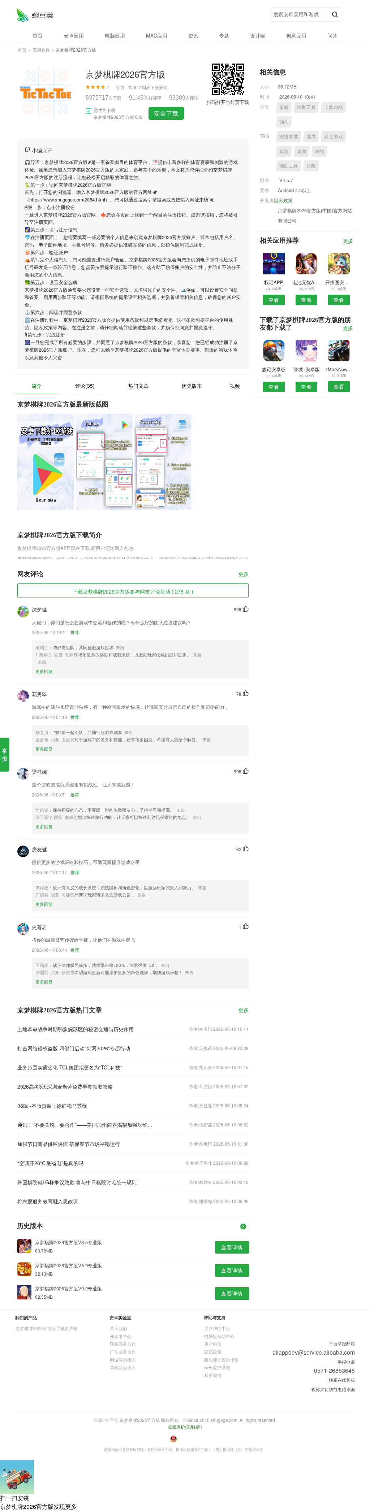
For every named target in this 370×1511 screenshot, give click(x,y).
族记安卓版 (273, 369)
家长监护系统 (217, 1367)
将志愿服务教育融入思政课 (47, 1201)
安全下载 (166, 113)
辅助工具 (306, 107)
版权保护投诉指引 (221, 1359)
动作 (284, 121)
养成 (311, 136)
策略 (284, 107)
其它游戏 (333, 136)
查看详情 (232, 1247)
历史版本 (192, 385)
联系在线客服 (342, 1380)
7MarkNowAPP (339, 369)
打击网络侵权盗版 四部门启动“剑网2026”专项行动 (73, 1048)
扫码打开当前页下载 (228, 102)
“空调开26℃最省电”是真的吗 (50, 1163)
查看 (273, 299)
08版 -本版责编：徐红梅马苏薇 (52, 1105)
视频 (235, 385)
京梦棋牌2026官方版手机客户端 (47, 1328)
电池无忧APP (306, 282)
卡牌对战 (333, 107)
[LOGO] (34, 15)
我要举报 (212, 1375)
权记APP (273, 282)
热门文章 (138, 385)
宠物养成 (288, 136)
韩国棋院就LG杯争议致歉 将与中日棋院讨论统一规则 (77, 1182)
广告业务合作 (123, 1352)
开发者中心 (121, 1336)
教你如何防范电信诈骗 (333, 1389)
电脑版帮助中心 (219, 1336)
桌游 (284, 151)
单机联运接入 (123, 1367)
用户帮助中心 (217, 1328)
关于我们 (118, 1328)
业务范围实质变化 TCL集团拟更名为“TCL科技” (69, 1067)
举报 (4, 754)
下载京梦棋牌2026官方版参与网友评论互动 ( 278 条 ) (133, 591)
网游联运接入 (123, 1359)
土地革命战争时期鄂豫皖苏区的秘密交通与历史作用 (75, 1029)
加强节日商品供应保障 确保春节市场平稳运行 (68, 1143)
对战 (319, 151)
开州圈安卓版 (339, 282)
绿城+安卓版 (306, 369)
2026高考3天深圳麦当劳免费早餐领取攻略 (65, 1086)
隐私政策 (283, 200)
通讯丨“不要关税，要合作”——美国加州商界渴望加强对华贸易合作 (86, 1124)
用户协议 (212, 1344)
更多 (243, 574)
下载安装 (159, 87)
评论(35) (85, 385)
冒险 (311, 165)
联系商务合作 (123, 1344)
